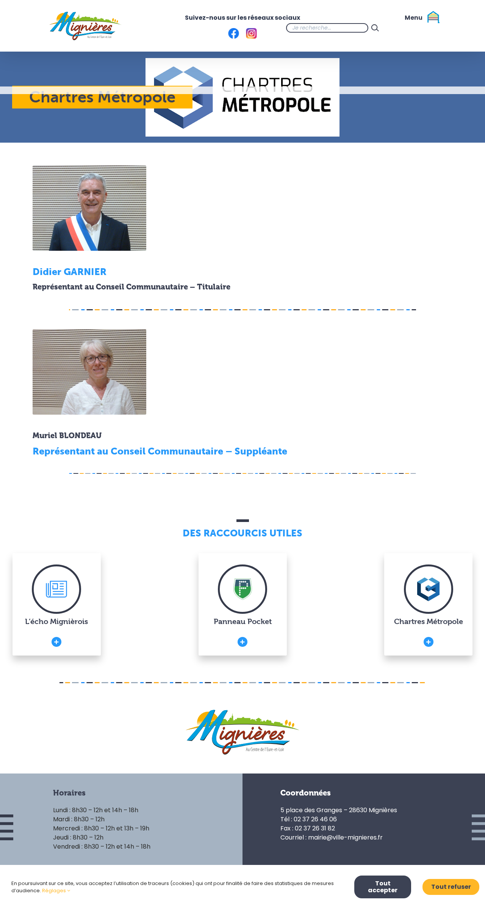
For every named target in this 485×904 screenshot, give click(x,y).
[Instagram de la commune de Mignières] (412, 27)
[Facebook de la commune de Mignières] (397, 27)
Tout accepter (382, 887)
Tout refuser (451, 886)
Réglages (54, 890)
